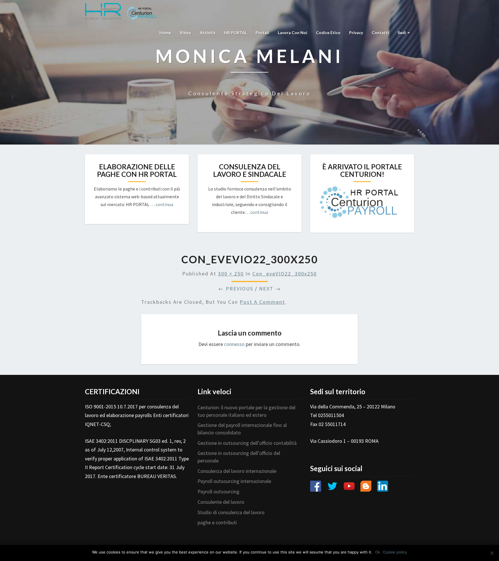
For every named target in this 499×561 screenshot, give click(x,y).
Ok (377, 552)
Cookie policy (395, 552)
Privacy (356, 32)
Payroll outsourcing (218, 491)
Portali (262, 32)
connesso (234, 344)
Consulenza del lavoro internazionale (237, 471)
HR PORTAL (235, 32)
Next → (270, 288)
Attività (207, 32)
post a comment (262, 302)
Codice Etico (328, 32)
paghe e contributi (217, 522)
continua (164, 204)
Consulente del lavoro (221, 502)
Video (185, 32)
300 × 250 (231, 273)
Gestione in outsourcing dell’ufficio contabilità (247, 443)
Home (165, 32)
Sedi (402, 32)
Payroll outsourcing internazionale (234, 481)
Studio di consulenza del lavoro (231, 512)
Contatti (380, 32)
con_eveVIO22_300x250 (284, 273)
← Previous (235, 288)
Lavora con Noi (292, 32)
